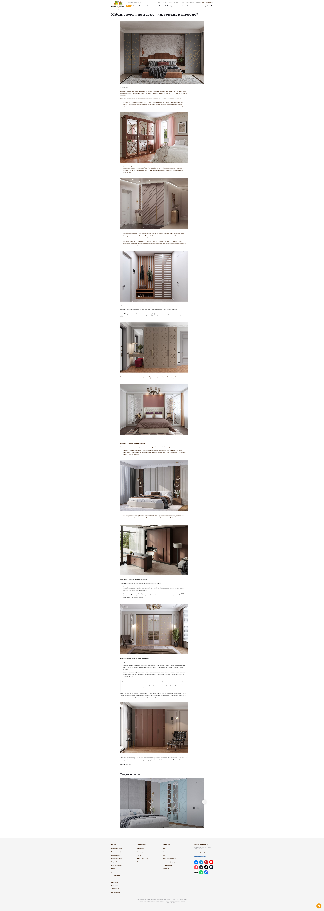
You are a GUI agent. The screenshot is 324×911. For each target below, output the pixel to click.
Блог (119, 10)
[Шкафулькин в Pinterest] (206, 862)
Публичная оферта (168, 865)
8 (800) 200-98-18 (206, 2)
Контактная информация (170, 858)
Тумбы (167, 6)
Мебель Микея (115, 855)
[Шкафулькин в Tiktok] (206, 867)
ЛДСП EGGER (115, 889)
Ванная (161, 6)
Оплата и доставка (173, 2)
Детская (155, 6)
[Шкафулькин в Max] (206, 872)
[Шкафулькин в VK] (196, 862)
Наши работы (190, 2)
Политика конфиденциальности (171, 862)
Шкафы (135, 6)
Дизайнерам (140, 862)
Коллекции (190, 6)
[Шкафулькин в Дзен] (201, 867)
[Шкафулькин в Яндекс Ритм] (196, 872)
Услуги (182, 2)
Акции (129, 6)
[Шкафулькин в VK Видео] (196, 867)
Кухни (172, 6)
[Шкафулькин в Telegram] (201, 862)
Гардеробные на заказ (117, 862)
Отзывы (165, 852)
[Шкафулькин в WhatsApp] (201, 872)
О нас (165, 2)
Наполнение (114, 882)
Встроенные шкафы (116, 858)
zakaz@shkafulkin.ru (200, 856)
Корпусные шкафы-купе (118, 852)
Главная (114, 10)
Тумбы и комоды (116, 879)
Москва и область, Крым (134, 2)
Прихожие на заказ (116, 865)
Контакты (198, 2)
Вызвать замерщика (142, 858)
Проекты (159, 2)
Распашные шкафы (116, 848)
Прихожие (142, 6)
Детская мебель (115, 872)
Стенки (149, 6)
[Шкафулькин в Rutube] (211, 867)
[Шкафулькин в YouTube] (211, 862)
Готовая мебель (180, 6)
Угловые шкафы (115, 875)
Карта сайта (166, 868)
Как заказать (140, 848)
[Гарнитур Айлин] (162, 803)
